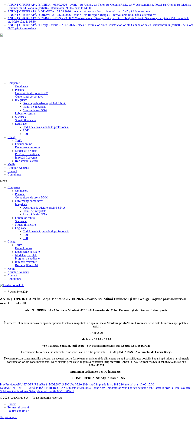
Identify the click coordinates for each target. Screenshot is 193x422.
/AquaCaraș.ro (8, 417)
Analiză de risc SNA (35, 110)
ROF (26, 130)
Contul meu (14, 174)
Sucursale (21, 116)
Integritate (21, 99)
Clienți (11, 137)
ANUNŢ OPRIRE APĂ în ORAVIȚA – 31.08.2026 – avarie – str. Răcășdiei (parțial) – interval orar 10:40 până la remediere (82, 14)
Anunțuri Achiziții (18, 167)
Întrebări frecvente (26, 157)
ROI (25, 133)
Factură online (23, 144)
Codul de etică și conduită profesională (46, 127)
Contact (12, 171)
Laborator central (25, 113)
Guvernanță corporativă (29, 96)
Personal (20, 89)
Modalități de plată (26, 150)
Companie (14, 83)
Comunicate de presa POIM (31, 93)
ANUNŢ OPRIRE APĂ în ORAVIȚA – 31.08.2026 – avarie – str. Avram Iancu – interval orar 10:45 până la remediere (79, 11)
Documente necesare (27, 147)
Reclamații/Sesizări (26, 161)
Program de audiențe (27, 154)
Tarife (18, 140)
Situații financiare (25, 120)
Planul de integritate (34, 106)
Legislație (21, 123)
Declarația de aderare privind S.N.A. (44, 103)
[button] (96, 181)
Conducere (21, 86)
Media (11, 164)
